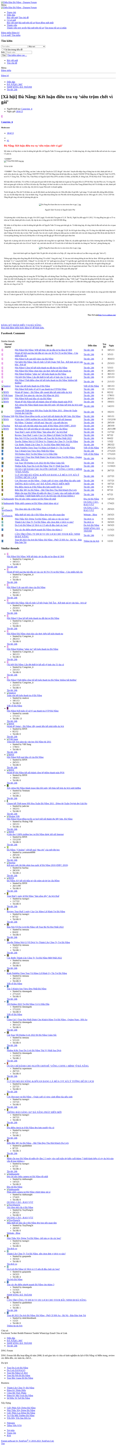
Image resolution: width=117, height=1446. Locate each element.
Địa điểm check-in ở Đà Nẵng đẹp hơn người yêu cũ (38, 487)
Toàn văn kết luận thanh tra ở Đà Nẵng (32, 386)
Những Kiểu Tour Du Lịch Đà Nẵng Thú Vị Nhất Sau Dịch (42, 466)
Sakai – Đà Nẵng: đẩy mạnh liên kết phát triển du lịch (43, 392)
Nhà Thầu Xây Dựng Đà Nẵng (21, 1410)
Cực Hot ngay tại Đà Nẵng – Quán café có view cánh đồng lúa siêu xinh (47, 480)
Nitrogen (11, 1423)
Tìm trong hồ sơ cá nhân (55, 28)
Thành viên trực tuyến (17, 28)
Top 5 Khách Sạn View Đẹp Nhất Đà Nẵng (34, 451)
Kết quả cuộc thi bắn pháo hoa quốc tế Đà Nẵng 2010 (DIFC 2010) (45, 425)
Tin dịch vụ (89, 519)
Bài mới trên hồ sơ (26, 22)
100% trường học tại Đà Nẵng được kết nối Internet (43, 419)
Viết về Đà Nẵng (91, 386)
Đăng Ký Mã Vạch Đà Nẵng (20, 1395)
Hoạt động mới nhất (45, 22)
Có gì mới (11, 20)
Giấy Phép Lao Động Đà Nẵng (21, 1413)
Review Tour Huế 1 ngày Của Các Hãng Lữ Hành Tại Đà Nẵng (44, 435)
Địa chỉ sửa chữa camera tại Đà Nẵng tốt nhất (35, 499)
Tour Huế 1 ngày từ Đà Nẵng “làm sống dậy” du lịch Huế (41, 432)
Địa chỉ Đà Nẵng (91, 499)
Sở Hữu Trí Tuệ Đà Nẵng (18, 1398)
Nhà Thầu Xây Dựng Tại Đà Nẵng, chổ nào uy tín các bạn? (42, 519)
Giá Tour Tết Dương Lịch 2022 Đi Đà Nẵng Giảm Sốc (40, 463)
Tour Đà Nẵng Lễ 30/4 (17, 1373)
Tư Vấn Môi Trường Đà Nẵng (20, 1415)
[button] (3, 5)
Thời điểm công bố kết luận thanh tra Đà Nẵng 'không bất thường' (42, 680)
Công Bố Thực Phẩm (16, 1393)
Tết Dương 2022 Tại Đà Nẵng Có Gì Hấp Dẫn (36, 454)
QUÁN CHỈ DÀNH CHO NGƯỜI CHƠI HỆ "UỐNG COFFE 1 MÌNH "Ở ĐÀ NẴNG (48, 1066)
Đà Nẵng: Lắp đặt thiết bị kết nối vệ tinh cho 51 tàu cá (43, 377)
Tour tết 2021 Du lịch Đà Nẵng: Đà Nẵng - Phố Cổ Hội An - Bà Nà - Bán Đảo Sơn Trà (46, 1315)
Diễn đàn (11, 15)
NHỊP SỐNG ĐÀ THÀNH (92, 529)
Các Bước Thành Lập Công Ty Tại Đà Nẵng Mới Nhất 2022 (42, 444)
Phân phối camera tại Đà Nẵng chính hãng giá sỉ (36, 503)
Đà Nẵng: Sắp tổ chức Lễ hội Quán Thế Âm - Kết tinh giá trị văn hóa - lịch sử (46, 603)
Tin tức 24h (89, 350)
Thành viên (12, 25)
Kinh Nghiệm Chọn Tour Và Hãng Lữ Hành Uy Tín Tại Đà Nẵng (45, 448)
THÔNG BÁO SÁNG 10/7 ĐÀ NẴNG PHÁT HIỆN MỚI (42, 484)
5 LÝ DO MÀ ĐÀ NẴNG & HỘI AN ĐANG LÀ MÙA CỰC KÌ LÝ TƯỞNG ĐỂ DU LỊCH (50, 1081)
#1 (8, 140)
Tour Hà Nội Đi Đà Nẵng (18, 1375)
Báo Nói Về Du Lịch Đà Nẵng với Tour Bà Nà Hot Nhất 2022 (43, 438)
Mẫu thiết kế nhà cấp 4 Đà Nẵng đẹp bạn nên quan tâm (40, 514)
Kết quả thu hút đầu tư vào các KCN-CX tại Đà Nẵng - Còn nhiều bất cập (45, 572)
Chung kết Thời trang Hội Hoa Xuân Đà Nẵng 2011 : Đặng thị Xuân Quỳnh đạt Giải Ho (47, 803)
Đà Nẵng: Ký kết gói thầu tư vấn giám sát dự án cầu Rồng (41, 429)
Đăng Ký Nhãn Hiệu (16, 1390)
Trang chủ (11, 12)
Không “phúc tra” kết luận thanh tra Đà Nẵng (40, 374)
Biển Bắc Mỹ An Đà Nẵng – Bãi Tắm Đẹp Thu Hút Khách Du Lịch (46, 490)
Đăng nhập (6, 70)
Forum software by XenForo (27, 1441)
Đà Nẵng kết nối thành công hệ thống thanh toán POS (43, 401)
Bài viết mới (12, 17)
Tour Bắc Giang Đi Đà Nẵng (20, 1378)
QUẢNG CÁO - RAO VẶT (91, 503)
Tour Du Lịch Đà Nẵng (17, 1368)
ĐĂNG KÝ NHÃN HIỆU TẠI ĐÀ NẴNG (21, 325)
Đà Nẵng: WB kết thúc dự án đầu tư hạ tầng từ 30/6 (43, 350)
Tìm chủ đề (23, 17)
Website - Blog (90, 514)
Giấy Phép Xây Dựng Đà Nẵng (21, 1408)
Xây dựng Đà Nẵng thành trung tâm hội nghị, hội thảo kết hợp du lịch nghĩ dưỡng (44, 788)
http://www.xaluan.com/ (107, 315)
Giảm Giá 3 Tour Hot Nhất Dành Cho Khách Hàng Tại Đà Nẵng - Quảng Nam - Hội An (47, 1019)
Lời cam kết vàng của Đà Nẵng (34, 359)
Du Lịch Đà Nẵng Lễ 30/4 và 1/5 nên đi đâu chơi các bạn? (41, 525)
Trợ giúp (11, 1430)
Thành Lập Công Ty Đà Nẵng (20, 1388)
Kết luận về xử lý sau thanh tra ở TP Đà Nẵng (40, 389)
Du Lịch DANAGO (16, 1370)
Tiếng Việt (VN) (14, 1425)
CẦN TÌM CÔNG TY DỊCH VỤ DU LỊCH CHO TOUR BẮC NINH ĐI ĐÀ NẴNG (46, 1300)
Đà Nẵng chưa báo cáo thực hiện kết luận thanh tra (43, 371)
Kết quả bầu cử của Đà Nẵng (33, 398)
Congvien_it (26, 109)
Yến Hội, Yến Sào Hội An (19, 1418)
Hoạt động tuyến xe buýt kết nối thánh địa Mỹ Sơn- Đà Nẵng (47, 416)
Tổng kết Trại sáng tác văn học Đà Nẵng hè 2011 (37, 395)
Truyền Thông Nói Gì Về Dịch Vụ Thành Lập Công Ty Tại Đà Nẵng (46, 441)
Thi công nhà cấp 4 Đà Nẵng (28, 509)
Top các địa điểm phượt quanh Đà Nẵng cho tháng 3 (38, 529)
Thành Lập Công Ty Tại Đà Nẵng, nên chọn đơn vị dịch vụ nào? (44, 522)
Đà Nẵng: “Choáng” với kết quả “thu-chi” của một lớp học (41, 422)
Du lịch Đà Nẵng (91, 525)
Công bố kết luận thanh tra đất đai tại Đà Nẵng (41, 367)
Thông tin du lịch (91, 541)
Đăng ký (5, 75)
